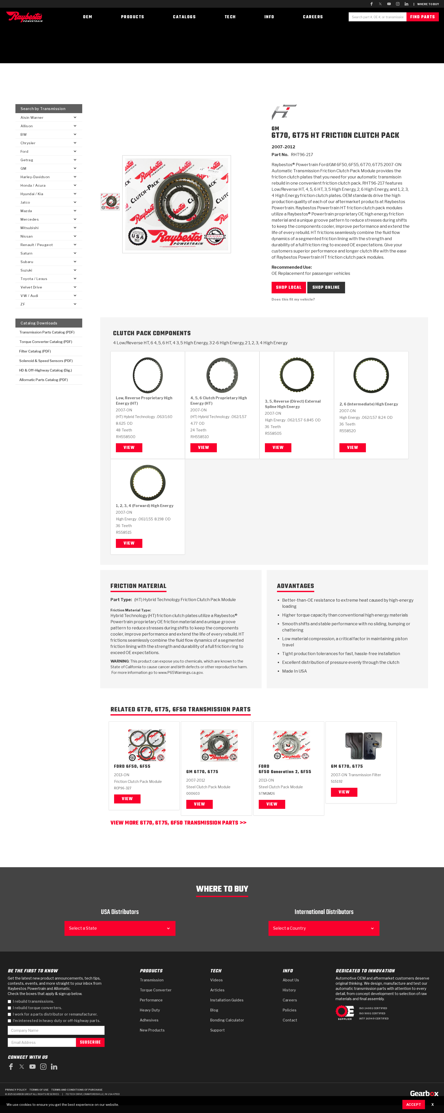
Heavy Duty (150, 1010)
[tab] (110, 201)
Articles (217, 990)
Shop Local (289, 287)
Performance (151, 1000)
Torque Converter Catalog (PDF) (45, 342)
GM (189, 772)
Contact (290, 1020)
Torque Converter (156, 990)
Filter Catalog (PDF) (35, 351)
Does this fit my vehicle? (293, 299)
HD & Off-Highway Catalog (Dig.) (45, 370)
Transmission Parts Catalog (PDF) (47, 332)
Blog (214, 1010)
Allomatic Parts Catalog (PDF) (43, 380)
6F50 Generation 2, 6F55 (285, 772)
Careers (290, 1000)
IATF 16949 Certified (374, 1018)
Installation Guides (227, 1000)
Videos (216, 980)
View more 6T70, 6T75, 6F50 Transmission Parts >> (178, 823)
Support (217, 1030)
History (289, 990)
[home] (25, 17)
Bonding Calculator (227, 1020)
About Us (291, 980)
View (129, 448)
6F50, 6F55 (138, 767)
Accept (413, 1104)
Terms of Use (39, 1089)
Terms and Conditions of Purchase (77, 1089)
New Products (152, 1030)
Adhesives (149, 1020)
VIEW (199, 804)
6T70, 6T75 (206, 772)
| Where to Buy (426, 4)
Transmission (151, 980)
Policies (290, 1010)
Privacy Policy (16, 1089)
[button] (48, 117)
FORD (119, 767)
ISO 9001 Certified (372, 1013)
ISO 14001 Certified (373, 1008)
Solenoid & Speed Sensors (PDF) (46, 361)
